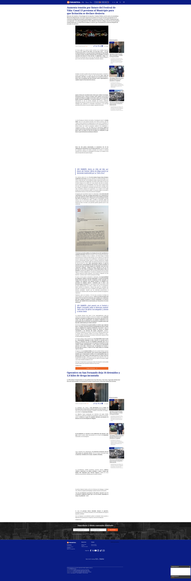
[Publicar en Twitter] (96, 46)
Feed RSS (82, 545)
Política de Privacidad (84, 546)
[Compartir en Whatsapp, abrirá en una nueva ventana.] (100, 46)
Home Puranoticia (93, 544)
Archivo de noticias (94, 545)
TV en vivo (97, 2)
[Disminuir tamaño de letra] (114, 2)
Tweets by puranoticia (114, 542)
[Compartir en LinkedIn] (102, 46)
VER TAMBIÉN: (82, 305)
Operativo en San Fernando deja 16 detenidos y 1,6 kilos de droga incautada (116, 55)
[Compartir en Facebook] (98, 46)
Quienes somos (83, 544)
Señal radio (104, 2)
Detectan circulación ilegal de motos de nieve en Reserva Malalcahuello (116, 104)
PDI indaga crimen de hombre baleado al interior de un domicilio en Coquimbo (117, 79)
